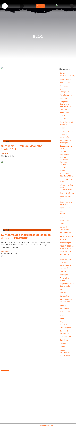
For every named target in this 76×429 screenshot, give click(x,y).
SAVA (62, 315)
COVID (62, 115)
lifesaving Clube (66, 220)
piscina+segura (65, 243)
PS (61, 289)
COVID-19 (63, 119)
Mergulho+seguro (66, 236)
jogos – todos (65, 208)
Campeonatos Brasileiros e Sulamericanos (65, 104)
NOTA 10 (63, 239)
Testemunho (64, 343)
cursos (62, 128)
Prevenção (64, 275)
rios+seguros (65, 308)
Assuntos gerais (66, 95)
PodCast (63, 271)
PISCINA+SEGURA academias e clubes (67, 254)
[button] (22, 6)
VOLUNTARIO (65, 356)
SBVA (62, 318)
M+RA (62, 224)
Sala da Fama (65, 312)
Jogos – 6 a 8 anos (67, 193)
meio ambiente (65, 233)
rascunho (63, 293)
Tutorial (62, 347)
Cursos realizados (66, 131)
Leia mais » (5, 154)
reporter (63, 305)
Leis (61, 217)
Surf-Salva (64, 340)
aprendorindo (65, 83)
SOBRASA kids (65, 337)
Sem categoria (65, 328)
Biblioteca (63, 98)
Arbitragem (64, 86)
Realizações (64, 296)
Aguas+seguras (65, 79)
